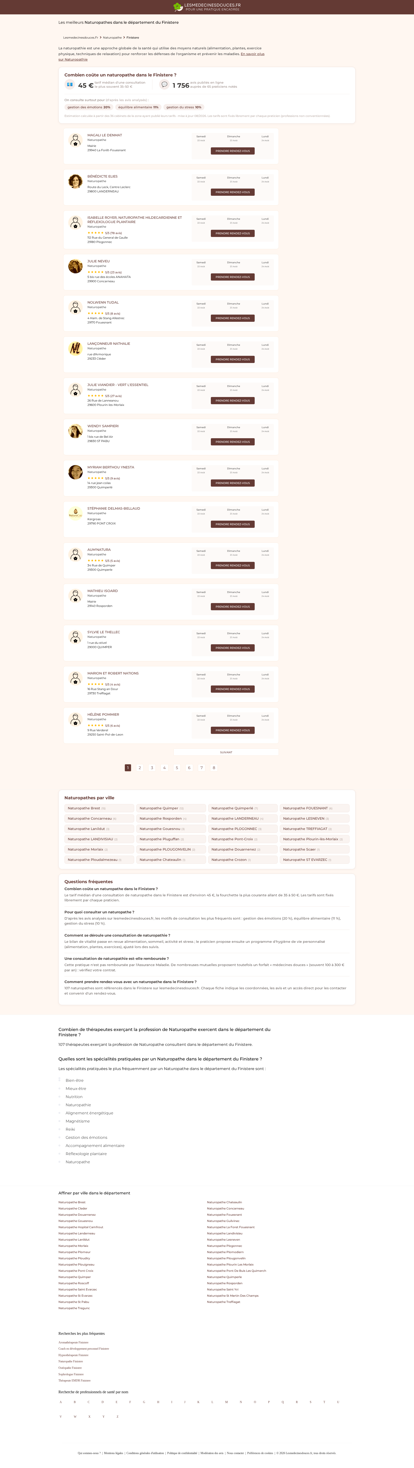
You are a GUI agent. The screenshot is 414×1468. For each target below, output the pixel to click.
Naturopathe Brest (87, 808)
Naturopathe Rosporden (163, 818)
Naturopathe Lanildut (88, 829)
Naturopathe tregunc (74, 1308)
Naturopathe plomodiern (225, 1252)
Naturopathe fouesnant (224, 1214)
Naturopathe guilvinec (223, 1221)
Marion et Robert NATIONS (113, 673)
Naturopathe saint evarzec (77, 1289)
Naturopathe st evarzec (75, 1295)
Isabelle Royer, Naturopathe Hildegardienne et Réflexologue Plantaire (134, 219)
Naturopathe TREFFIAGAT (307, 829)
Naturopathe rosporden (224, 1283)
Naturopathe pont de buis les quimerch (236, 1270)
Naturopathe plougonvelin (226, 1258)
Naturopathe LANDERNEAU (238, 818)
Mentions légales (113, 1453)
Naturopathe (112, 37)
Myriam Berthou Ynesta (110, 467)
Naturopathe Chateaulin (162, 860)
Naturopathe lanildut (74, 1239)
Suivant (226, 752)
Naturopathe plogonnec (224, 1246)
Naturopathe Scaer (301, 849)
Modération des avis (212, 1453)
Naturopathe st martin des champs (233, 1295)
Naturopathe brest (72, 1202)
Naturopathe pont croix (75, 1270)
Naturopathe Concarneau (92, 818)
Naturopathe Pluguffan (162, 839)
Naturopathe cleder (72, 1208)
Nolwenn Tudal (103, 302)
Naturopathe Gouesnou (162, 829)
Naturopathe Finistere (70, 1361)
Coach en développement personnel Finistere (83, 1348)
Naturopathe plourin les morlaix (230, 1264)
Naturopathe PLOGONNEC (237, 829)
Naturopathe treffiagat (223, 1302)
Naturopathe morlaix (73, 1246)
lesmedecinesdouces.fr (80, 37)
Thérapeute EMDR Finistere (74, 1380)
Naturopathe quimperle (224, 1277)
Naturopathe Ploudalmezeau (94, 860)
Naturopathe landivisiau (224, 1233)
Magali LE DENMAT (104, 135)
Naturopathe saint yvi (222, 1289)
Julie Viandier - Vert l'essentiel (117, 385)
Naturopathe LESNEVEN (306, 818)
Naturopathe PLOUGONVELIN (167, 849)
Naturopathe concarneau (225, 1208)
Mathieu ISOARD (102, 591)
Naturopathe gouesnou (75, 1221)
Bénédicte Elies (102, 176)
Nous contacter (235, 1453)
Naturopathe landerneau (76, 1233)
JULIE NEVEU (98, 261)
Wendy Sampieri (103, 426)
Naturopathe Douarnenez (236, 849)
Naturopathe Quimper (162, 808)
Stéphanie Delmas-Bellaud (113, 508)
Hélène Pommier (103, 714)
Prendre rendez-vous (233, 151)
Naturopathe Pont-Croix (235, 839)
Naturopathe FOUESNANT (308, 808)
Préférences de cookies (260, 1453)
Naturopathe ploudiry (74, 1258)
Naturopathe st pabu (73, 1302)
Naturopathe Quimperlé (235, 808)
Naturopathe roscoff (73, 1283)
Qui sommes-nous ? (89, 1453)
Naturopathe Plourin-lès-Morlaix (313, 839)
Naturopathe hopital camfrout (80, 1227)
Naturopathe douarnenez (77, 1214)
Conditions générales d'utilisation (145, 1453)
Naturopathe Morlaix (88, 849)
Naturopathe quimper (74, 1277)
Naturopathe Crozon (231, 860)
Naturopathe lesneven (223, 1239)
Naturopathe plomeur (74, 1252)
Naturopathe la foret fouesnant (231, 1227)
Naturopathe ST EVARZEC (307, 860)
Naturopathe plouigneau (76, 1264)
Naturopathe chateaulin (224, 1202)
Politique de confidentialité (182, 1453)
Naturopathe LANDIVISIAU (93, 839)
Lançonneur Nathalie (108, 343)
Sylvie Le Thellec (103, 632)
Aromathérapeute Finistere (73, 1342)
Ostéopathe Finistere (70, 1368)
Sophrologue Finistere (71, 1374)
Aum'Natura (99, 549)
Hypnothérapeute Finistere (73, 1355)
